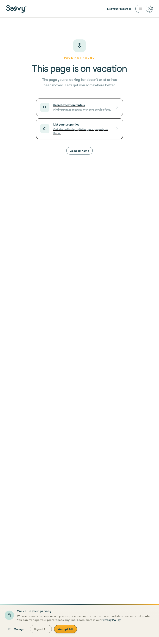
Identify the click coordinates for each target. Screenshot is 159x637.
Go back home (79, 150)
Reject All (41, 629)
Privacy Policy (111, 619)
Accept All (65, 629)
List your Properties (119, 8)
